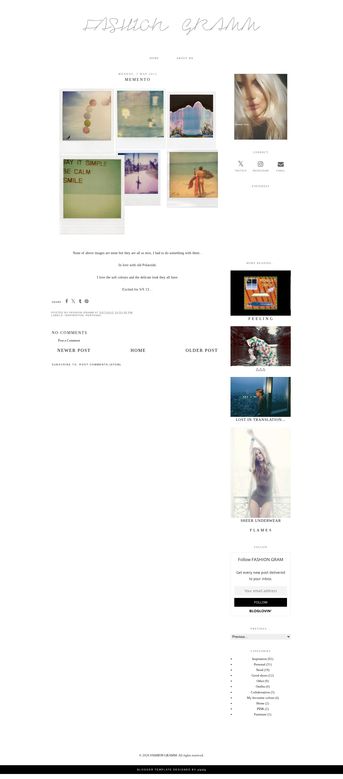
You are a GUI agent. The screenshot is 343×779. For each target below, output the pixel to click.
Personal (94, 315)
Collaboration (260, 692)
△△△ (261, 369)
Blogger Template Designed (164, 769)
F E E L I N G (260, 319)
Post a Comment (69, 340)
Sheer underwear (261, 521)
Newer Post (74, 350)
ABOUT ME (185, 58)
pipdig (202, 769)
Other (260, 681)
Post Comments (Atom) (100, 364)
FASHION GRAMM (171, 28)
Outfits (260, 686)
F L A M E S (260, 530)
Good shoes (259, 675)
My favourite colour (260, 698)
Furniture (260, 714)
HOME (154, 58)
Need (259, 670)
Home (138, 350)
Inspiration (74, 315)
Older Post (202, 350)
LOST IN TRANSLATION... (260, 420)
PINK (260, 709)
